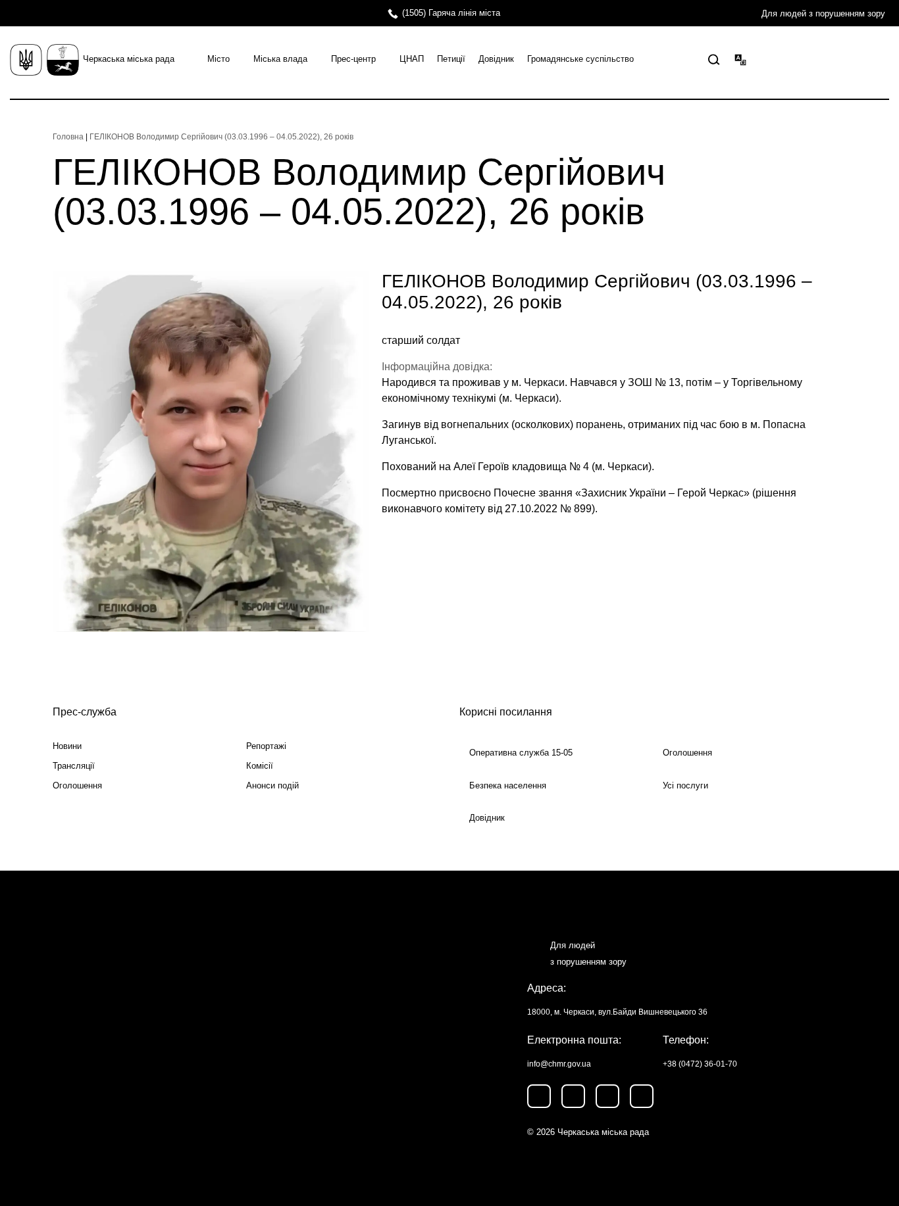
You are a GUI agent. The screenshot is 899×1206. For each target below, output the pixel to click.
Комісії (259, 766)
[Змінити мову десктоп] (740, 59)
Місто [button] (218, 59)
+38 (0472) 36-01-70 (700, 1064)
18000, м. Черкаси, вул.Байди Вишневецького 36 (617, 1012)
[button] (714, 59)
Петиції (451, 59)
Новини (67, 746)
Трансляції (74, 766)
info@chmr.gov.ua (559, 1064)
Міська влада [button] (280, 59)
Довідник (496, 59)
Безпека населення (507, 785)
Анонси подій (272, 785)
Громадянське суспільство (580, 59)
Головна (68, 136)
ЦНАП (411, 59)
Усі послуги (685, 785)
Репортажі (266, 746)
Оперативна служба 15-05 (521, 753)
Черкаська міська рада (128, 59)
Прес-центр (353, 59)
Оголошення (77, 785)
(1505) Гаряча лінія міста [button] (451, 13)
